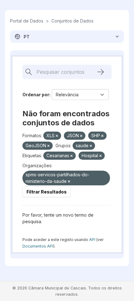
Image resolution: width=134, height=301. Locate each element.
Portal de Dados (26, 20)
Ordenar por (35, 94)
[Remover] (57, 136)
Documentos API (37, 246)
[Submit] (100, 72)
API (92, 239)
